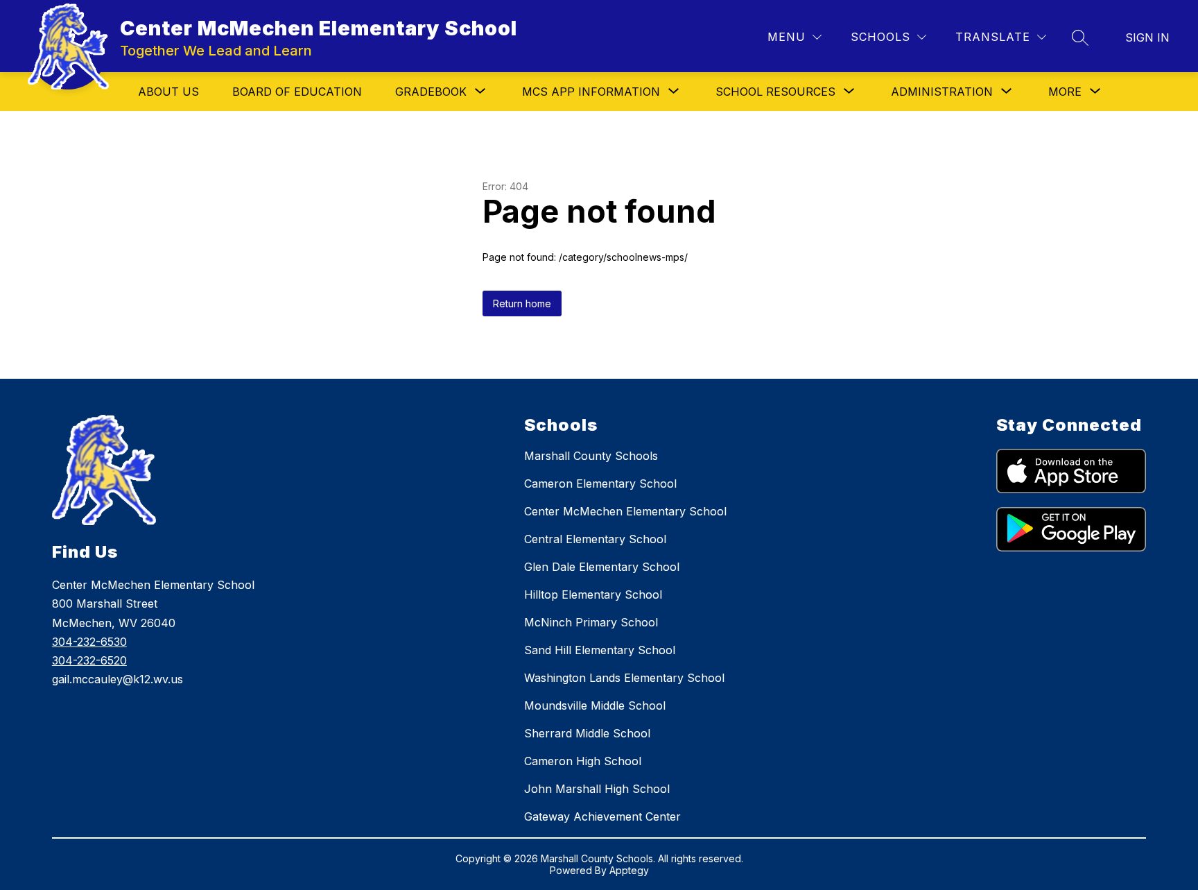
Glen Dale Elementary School (601, 567)
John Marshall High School (597, 789)
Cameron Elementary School (600, 483)
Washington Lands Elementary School (624, 678)
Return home (522, 303)
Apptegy (629, 870)
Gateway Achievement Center (602, 816)
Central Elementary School (595, 539)
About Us (168, 92)
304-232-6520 (89, 660)
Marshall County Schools (591, 456)
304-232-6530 (89, 642)
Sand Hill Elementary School (599, 650)
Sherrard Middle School (587, 733)
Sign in (1147, 37)
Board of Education (297, 92)
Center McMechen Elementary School (625, 511)
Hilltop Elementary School (593, 594)
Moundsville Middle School (595, 705)
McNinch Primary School (591, 622)
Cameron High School (582, 761)
